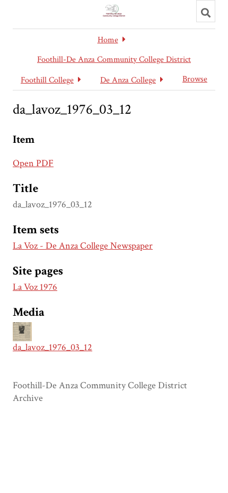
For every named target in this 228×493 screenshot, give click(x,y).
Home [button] (108, 39)
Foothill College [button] (47, 80)
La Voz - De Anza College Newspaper (83, 246)
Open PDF (33, 163)
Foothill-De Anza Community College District (114, 59)
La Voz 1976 (35, 287)
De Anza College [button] (128, 80)
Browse (194, 79)
